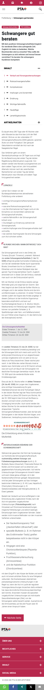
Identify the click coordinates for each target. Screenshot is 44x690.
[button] (4, 687)
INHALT (8, 68)
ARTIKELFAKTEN (12, 122)
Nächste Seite (14, 617)
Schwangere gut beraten (24, 18)
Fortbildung (6, 18)
